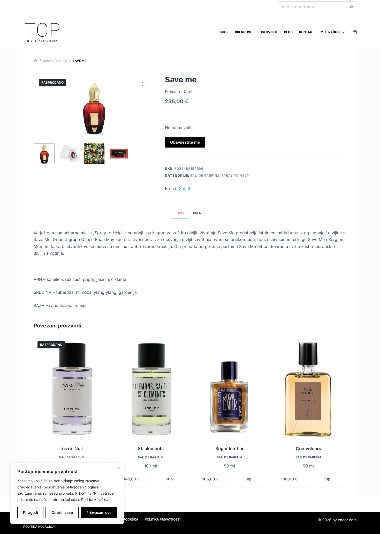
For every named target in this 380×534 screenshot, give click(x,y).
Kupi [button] (170, 479)
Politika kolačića (94, 499)
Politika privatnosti (162, 519)
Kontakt (306, 32)
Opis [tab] (180, 213)
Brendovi (243, 32)
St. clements (151, 448)
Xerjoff (185, 188)
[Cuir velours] (308, 388)
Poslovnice (267, 32)
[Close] (119, 467)
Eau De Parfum (204, 175)
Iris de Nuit (71, 448)
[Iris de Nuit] (72, 388)
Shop (224, 32)
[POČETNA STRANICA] (35, 61)
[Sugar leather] (229, 388)
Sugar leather (229, 448)
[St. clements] (150, 388)
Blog (288, 32)
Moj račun (330, 32)
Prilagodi (30, 512)
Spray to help (235, 175)
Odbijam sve (62, 512)
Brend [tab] (198, 213)
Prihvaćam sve (98, 512)
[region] (67, 493)
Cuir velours (308, 448)
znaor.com (347, 519)
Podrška (130, 519)
